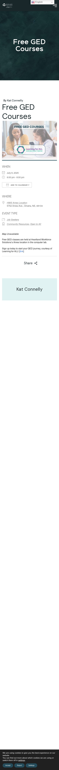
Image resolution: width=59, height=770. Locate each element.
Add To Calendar (19, 185)
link (21, 251)
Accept (7, 765)
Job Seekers (13, 219)
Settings (31, 765)
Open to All (35, 224)
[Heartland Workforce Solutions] (7, 5)
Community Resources (18, 224)
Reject (19, 765)
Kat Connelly (15, 100)
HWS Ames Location (17, 202)
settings (21, 760)
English (39, 2)
